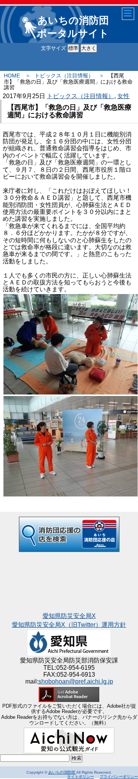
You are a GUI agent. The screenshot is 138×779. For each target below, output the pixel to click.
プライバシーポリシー (119, 776)
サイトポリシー (80, 776)
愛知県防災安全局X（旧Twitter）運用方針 (69, 624)
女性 (123, 96)
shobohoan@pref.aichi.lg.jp (75, 681)
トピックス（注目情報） (80, 96)
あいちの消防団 (73, 27)
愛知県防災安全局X (69, 616)
